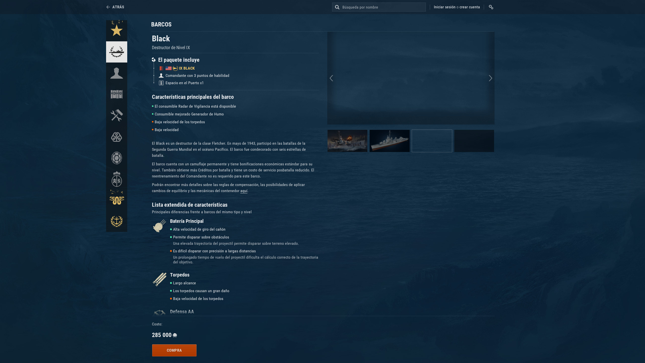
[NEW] (116, 30)
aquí (243, 190)
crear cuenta (470, 7)
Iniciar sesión (445, 7)
